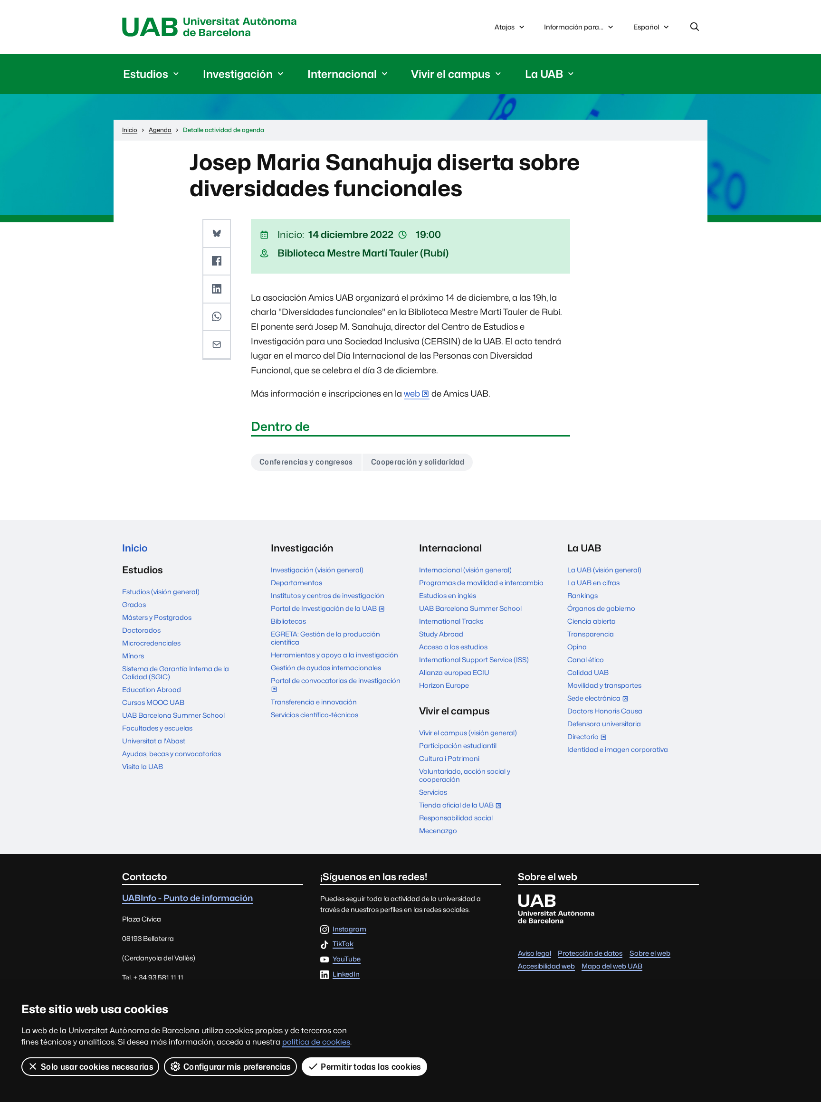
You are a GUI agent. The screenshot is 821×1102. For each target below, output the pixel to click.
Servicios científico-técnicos (314, 715)
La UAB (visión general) (604, 570)
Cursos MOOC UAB (153, 702)
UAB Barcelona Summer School (173, 715)
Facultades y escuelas (157, 728)
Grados (134, 604)
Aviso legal (534, 953)
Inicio (134, 548)
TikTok (343, 944)
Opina (577, 647)
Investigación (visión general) (317, 570)
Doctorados (141, 630)
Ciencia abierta (591, 621)
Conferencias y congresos (306, 461)
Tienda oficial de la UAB (462, 805)
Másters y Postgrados (156, 617)
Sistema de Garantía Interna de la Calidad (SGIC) (175, 673)
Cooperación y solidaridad (417, 461)
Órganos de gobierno (601, 608)
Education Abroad (151, 689)
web (412, 394)
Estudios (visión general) (161, 592)
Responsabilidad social (456, 818)
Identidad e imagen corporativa (617, 749)
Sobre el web (650, 953)
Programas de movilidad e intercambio (481, 583)
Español (646, 29)
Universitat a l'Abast (153, 741)
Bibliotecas (288, 621)
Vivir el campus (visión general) (468, 733)
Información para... (573, 27)
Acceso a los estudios (453, 647)
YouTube (347, 959)
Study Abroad (441, 634)
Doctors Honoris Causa (604, 711)
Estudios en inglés (447, 595)
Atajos (505, 27)
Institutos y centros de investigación (327, 595)
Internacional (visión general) (465, 570)
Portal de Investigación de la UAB (330, 609)
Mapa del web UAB (612, 966)
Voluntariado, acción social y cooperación (464, 775)
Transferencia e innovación (314, 702)
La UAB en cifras (593, 583)
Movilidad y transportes (604, 685)
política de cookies (316, 1041)
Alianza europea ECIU (454, 672)
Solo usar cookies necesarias (97, 1067)
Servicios (433, 792)
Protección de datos (590, 953)
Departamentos (296, 583)
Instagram (349, 929)
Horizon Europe (444, 685)
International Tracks (451, 621)
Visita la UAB (142, 766)
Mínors (133, 656)
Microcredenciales (151, 643)
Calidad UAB (588, 672)
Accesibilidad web (546, 966)
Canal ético (585, 660)
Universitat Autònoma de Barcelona (212, 27)
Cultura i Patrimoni (449, 758)
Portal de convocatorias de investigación (336, 685)
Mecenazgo (438, 830)
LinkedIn (346, 974)
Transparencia (590, 634)
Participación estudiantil (457, 745)
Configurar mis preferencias (237, 1067)
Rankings (582, 595)
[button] (216, 233)
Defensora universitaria (604, 724)
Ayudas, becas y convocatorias (171, 754)
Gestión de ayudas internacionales (326, 668)
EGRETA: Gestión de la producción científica (325, 638)
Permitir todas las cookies (371, 1067)
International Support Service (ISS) (474, 660)
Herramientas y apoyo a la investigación (334, 655)
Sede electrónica (599, 699)
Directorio (589, 737)
